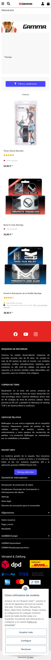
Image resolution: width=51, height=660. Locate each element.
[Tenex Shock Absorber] (25, 123)
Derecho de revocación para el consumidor (20, 505)
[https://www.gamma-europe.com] (16, 334)
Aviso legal (6, 501)
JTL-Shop (29, 657)
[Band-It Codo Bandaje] (25, 197)
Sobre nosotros (8, 520)
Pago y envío (7, 524)
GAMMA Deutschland (11, 543)
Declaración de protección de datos (17, 485)
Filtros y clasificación (27, 84)
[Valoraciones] (9, 155)
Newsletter (6, 529)
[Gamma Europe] (25, 4)
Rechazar (26, 649)
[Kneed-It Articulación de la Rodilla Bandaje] (25, 265)
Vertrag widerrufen (25, 472)
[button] (42, 3)
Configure (26, 640)
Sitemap (5, 497)
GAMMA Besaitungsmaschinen (15, 547)
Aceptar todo (26, 632)
